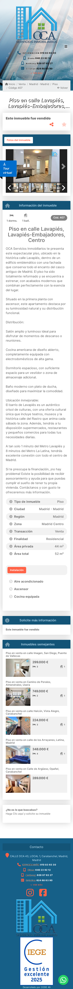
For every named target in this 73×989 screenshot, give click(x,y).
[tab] (18, 140)
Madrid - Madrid (39, 84)
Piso (55, 84)
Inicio (11, 84)
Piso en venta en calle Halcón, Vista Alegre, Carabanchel (33, 712)
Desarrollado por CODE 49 (36, 987)
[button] (62, 166)
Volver (64, 87)
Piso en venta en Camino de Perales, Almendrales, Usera (28, 683)
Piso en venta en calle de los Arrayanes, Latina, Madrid (35, 741)
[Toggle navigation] (65, 47)
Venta (22, 84)
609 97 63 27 (45, 63)
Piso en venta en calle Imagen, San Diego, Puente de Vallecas (36, 654)
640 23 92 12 (43, 58)
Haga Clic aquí (14, 813)
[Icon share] (30, 892)
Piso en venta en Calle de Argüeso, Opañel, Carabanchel (32, 770)
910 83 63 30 (48, 53)
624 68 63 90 (44, 68)
